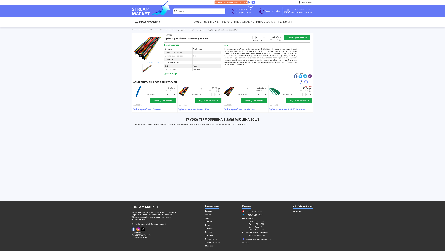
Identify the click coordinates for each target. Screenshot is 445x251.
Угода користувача (212, 242)
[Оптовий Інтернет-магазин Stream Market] (151, 14)
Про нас (259, 22)
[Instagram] (138, 229)
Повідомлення (285, 22)
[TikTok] (143, 229)
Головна (197, 22)
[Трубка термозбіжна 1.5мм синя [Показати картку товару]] (138, 93)
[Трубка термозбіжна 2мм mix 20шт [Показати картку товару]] (229, 93)
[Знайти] (175, 11)
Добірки (226, 22)
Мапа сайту (209, 246)
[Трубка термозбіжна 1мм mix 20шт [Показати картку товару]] (184, 93)
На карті (245, 243)
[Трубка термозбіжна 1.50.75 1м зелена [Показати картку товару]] (275, 93)
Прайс (236, 22)
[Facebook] (133, 229)
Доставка (270, 22)
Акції (217, 22)
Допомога (247, 22)
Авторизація (307, 2)
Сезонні (208, 22)
